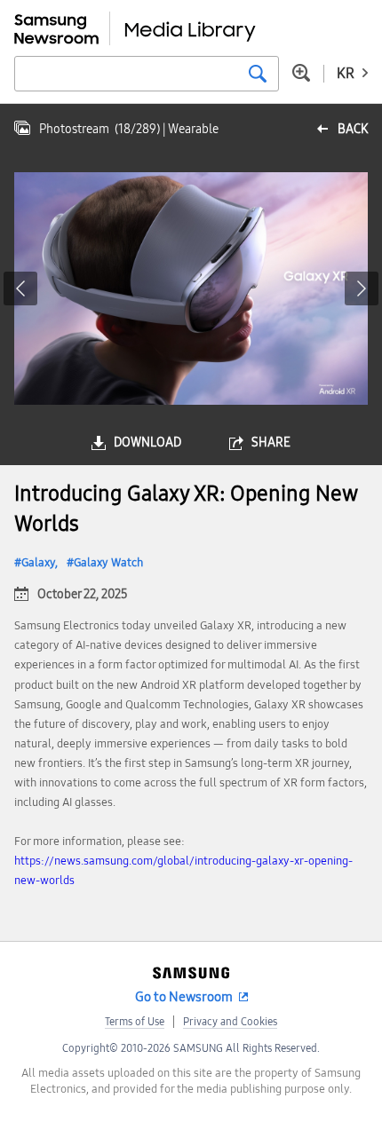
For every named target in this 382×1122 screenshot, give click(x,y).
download (147, 442)
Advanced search (301, 72)
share (270, 442)
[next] (361, 288)
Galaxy (38, 563)
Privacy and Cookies (230, 1021)
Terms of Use (134, 1021)
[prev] (20, 288)
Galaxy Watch (108, 563)
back (353, 129)
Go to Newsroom (184, 997)
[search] (257, 74)
